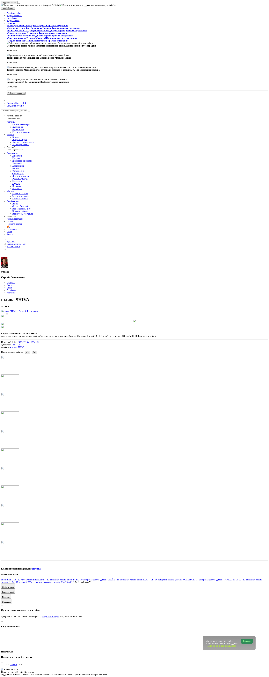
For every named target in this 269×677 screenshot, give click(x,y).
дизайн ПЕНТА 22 (11, 579)
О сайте (20, 672)
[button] (14, 13)
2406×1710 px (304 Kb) (28, 342)
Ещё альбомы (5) (83, 582)
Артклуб (15, 148)
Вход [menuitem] (9, 106)
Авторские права (98, 674)
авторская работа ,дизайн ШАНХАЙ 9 (55, 582)
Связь (9, 287)
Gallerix (13, 664)
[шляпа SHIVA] (19, 311)
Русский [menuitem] (11, 103)
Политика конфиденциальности (74, 674)
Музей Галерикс (14, 116)
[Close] (29, 111)
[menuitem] (24, 103)
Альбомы (11, 290)
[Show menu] (19, 3)
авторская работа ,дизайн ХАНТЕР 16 (139, 579)
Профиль (11, 282)
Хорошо (247, 641)
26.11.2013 (18, 344)
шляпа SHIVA (17, 347)
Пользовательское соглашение (44, 674)
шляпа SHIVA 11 (27, 582)
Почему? (36, 569)
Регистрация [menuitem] (18, 106)
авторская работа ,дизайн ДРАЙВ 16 (101, 579)
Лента (9, 285)
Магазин (11, 292)
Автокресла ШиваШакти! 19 (35, 579)
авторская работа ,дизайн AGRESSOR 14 (178, 579)
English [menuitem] (18, 103)
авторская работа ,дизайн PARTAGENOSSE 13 (222, 579)
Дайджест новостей (16, 93)
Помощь (5, 672)
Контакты (29, 672)
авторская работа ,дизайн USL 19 (66, 579)
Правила (25, 674)
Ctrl (27, 352)
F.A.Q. (13, 672)
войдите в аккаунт (50, 616)
